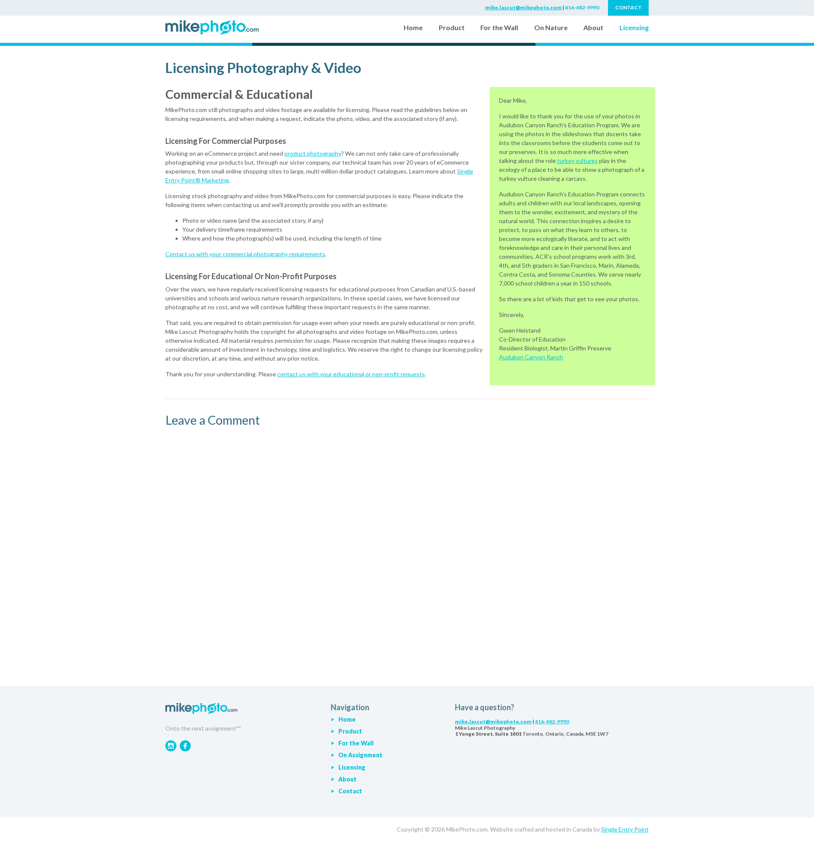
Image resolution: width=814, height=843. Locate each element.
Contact (350, 791)
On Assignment (360, 755)
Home (415, 27)
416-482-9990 (582, 7)
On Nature (551, 27)
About (593, 27)
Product (452, 27)
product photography (312, 153)
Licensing (634, 27)
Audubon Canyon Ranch (531, 357)
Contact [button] (628, 7)
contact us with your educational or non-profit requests (351, 374)
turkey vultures (577, 160)
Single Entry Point (625, 829)
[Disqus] (407, 547)
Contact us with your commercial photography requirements (245, 254)
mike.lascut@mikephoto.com (523, 7)
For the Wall (499, 27)
